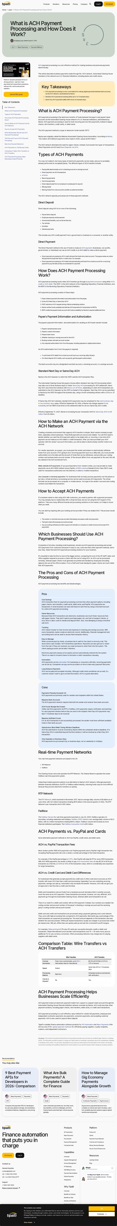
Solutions (56, 4)
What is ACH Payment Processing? (16, 111)
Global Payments (69, 1176)
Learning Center (93, 1160)
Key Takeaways (10, 107)
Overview (66, 1156)
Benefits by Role (68, 1197)
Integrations (67, 1180)
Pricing (75, 4)
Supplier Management (70, 1160)
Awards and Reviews (70, 1201)
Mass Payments (23, 47)
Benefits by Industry (70, 1194)
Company (84, 4)
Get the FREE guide (16, 94)
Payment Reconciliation (70, 1173)
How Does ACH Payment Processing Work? (17, 119)
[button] (90, 4)
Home (4, 10)
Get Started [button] (109, 4)
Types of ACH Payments (13, 114)
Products (46, 4)
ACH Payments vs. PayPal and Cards (17, 147)
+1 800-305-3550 (11, 1174)
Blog (90, 1163)
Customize (100, 1214)
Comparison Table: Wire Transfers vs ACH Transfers (17, 152)
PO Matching (67, 1166)
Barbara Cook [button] (19, 40)
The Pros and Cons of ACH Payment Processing (16, 139)
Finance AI (92, 1132)
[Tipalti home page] (6, 5)
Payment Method (36, 47)
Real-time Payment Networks (14, 144)
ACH (13, 47)
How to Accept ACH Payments (14, 129)
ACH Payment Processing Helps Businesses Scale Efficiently (15, 158)
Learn (10, 10)
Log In (98, 4)
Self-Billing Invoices (69, 1170)
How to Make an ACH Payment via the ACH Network (17, 125)
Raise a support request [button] (10, 1188)
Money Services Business (96, 1145)
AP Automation (68, 1132)
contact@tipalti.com (8, 1171)
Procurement (67, 1139)
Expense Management (70, 1142)
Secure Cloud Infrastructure (97, 1148)
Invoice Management (70, 1163)
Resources (66, 4)
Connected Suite (68, 1145)
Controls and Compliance (96, 1142)
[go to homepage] (6, 1127)
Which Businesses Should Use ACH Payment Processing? (16, 134)
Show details (28, 1222)
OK (102, 1208)
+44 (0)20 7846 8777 (12, 1177)
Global (91, 1135)
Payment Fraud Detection (96, 1139)
